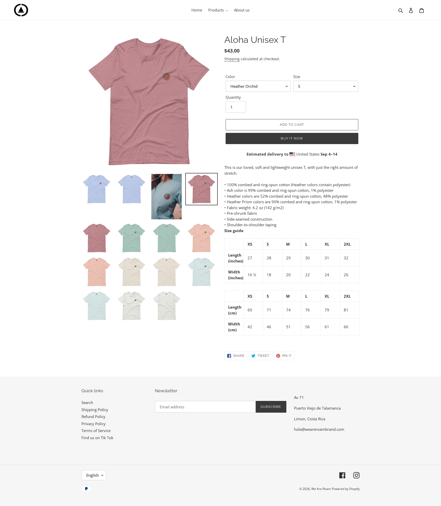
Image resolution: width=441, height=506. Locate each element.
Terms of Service (96, 430)
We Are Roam (321, 489)
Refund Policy (93, 416)
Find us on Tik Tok (97, 437)
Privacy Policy (93, 423)
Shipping (232, 58)
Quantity (233, 97)
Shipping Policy (94, 409)
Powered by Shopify (346, 489)
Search (87, 402)
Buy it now (292, 138)
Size (296, 76)
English (92, 475)
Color (230, 76)
